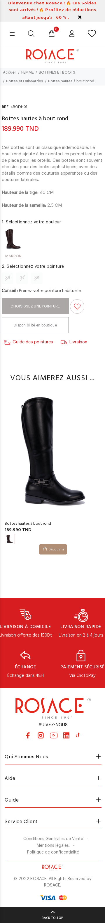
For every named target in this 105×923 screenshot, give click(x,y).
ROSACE (52, 885)
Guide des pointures (33, 342)
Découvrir (56, 549)
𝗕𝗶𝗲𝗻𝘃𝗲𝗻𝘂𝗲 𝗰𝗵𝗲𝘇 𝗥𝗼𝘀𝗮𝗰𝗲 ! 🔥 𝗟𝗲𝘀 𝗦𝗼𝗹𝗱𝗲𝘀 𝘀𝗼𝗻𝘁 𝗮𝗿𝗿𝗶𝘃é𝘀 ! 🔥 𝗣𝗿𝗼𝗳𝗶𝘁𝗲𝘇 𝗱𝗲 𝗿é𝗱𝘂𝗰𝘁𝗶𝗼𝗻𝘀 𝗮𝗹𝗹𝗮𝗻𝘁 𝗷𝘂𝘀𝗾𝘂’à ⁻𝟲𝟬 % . (52, 10)
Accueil (9, 72)
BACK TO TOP (52, 918)
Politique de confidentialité (53, 852)
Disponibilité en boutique (35, 325)
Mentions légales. (53, 846)
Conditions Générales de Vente (53, 839)
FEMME (27, 72)
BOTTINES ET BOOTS (57, 72)
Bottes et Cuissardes (24, 81)
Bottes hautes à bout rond (28, 523)
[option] (52, 471)
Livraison (78, 342)
